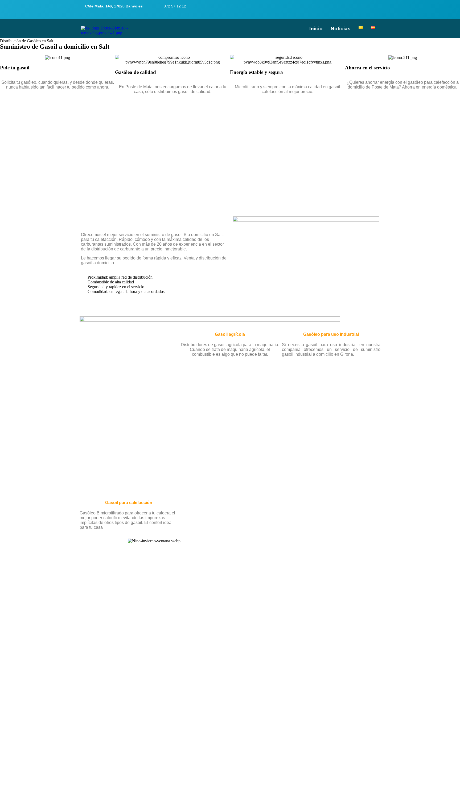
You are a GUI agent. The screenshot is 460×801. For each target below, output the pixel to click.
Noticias (341, 28)
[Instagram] (351, 10)
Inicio (316, 28)
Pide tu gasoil (14, 67)
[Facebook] (336, 10)
